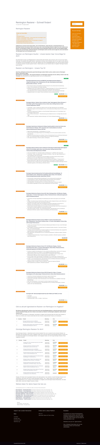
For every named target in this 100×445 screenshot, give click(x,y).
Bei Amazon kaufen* (63, 96)
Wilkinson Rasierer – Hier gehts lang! (23, 404)
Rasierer (18, 402)
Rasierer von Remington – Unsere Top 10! (25, 38)
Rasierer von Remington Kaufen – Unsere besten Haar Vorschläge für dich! (31, 37)
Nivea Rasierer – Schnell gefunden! (23, 389)
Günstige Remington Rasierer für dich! (24, 41)
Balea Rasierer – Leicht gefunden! (23, 397)
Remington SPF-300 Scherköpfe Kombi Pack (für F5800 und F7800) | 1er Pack (44, 293)
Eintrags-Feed (17, 418)
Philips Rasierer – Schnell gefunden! (24, 396)
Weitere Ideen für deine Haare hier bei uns (25, 42)
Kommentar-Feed (17, 420)
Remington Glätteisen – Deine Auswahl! (24, 393)
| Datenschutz (83, 443)
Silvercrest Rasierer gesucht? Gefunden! (25, 392)
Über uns (40, 413)
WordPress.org (17, 421)
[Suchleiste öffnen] (50, 17)
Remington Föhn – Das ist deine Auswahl (25, 395)
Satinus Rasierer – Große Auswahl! (23, 399)
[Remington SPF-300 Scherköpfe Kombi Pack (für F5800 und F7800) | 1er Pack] (21, 295)
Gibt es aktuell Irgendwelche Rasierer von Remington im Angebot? (30, 40)
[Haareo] (50, 7)
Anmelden (16, 416)
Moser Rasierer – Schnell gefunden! (23, 391)
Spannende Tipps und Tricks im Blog (46, 415)
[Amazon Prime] (65, 118)
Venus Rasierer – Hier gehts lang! (22, 403)
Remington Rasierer (21, 36)
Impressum (79, 443)
